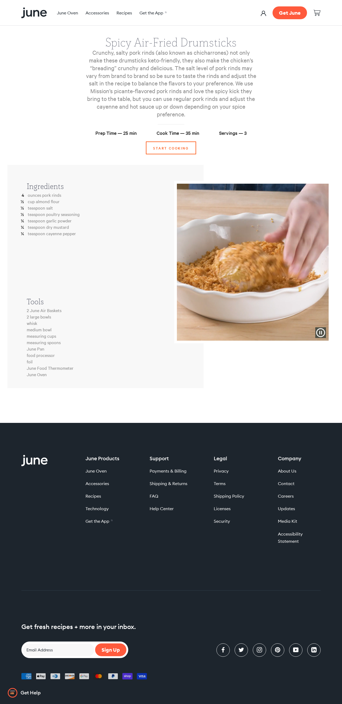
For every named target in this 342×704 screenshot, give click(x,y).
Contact (286, 483)
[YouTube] (295, 650)
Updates (286, 508)
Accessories (97, 12)
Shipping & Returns (168, 483)
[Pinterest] (277, 650)
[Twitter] (241, 650)
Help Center (162, 508)
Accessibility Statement (290, 537)
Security (222, 521)
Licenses (222, 508)
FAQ (154, 496)
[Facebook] (223, 650)
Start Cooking (171, 147)
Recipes (124, 12)
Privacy (221, 471)
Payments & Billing (168, 471)
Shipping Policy (229, 496)
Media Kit (287, 521)
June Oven (67, 12)
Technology (97, 508)
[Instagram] (259, 650)
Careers (286, 496)
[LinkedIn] (314, 650)
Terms (220, 483)
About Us (287, 471)
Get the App (152, 12)
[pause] (320, 332)
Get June (290, 13)
